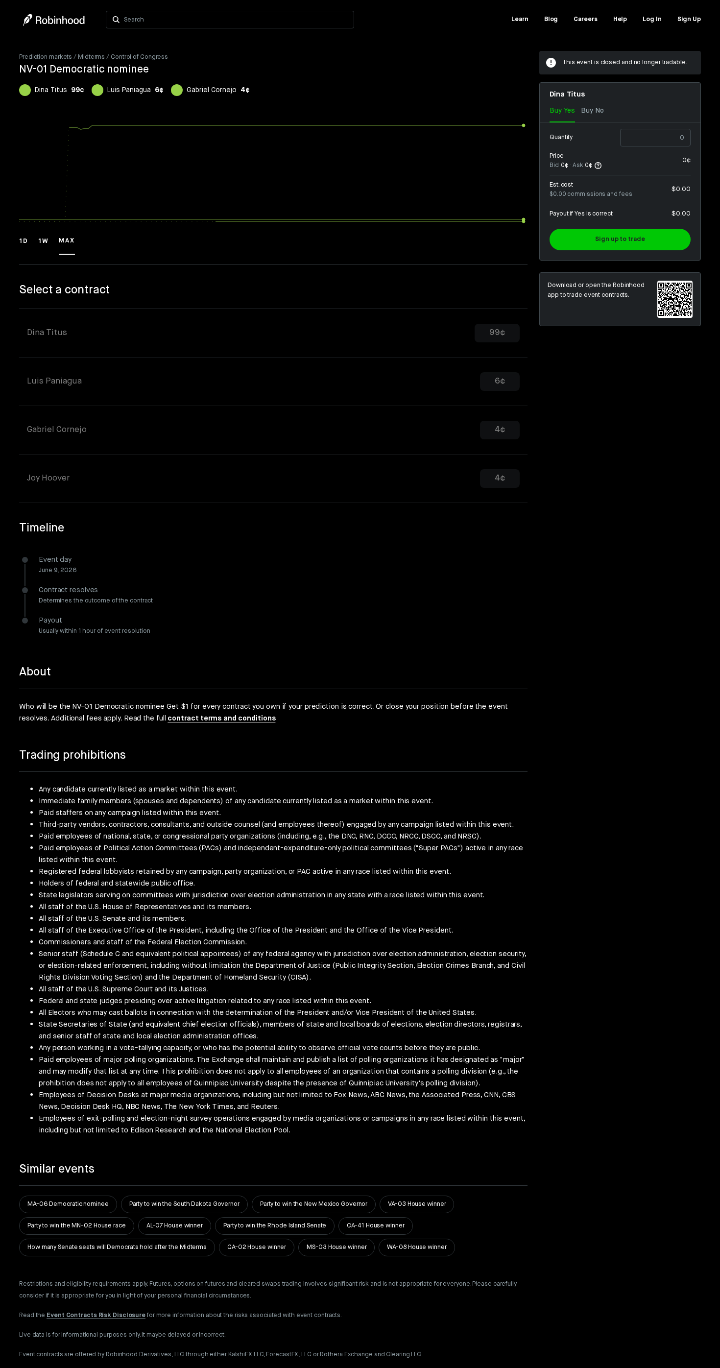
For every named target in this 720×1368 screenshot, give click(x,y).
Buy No (592, 111)
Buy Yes (562, 111)
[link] (519, 19)
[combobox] (236, 19)
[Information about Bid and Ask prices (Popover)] (598, 165)
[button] (23, 245)
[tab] (273, 333)
